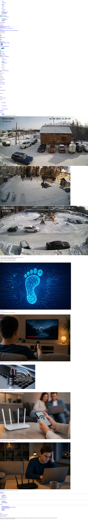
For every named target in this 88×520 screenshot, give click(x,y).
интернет (1, 70)
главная (3, 113)
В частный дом (4, 495)
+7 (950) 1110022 (4, 62)
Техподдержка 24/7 (5, 12)
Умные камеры (4, 501)
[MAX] (3, 512)
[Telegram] (0, 512)
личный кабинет (2, 22)
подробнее (1, 364)
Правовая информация (5, 506)
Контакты (3, 508)
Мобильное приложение (4, 514)
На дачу (3, 496)
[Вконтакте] (2, 512)
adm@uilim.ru (4, 13)
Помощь (3, 510)
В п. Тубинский (4, 497)
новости (3, 114)
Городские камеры (5, 502)
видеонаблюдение (6, 70)
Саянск (3, 4)
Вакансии (3, 509)
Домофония (2, 110)
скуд (0, 71)
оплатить (3, 11)
